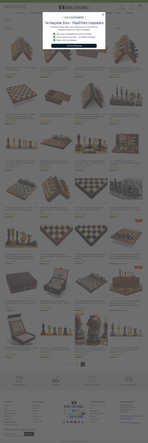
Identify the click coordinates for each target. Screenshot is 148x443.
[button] (103, 14)
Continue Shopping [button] (74, 45)
